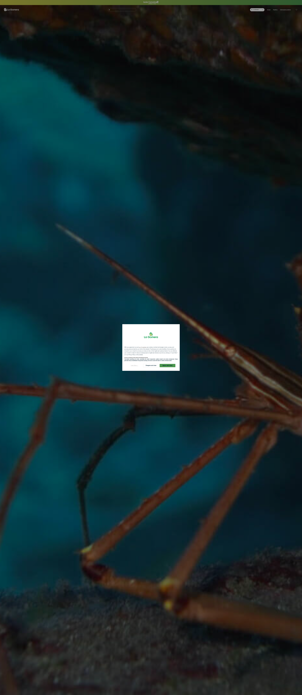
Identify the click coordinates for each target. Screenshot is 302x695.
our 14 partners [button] (143, 347)
